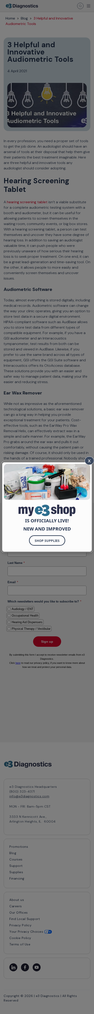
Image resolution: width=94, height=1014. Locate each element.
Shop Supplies (47, 540)
